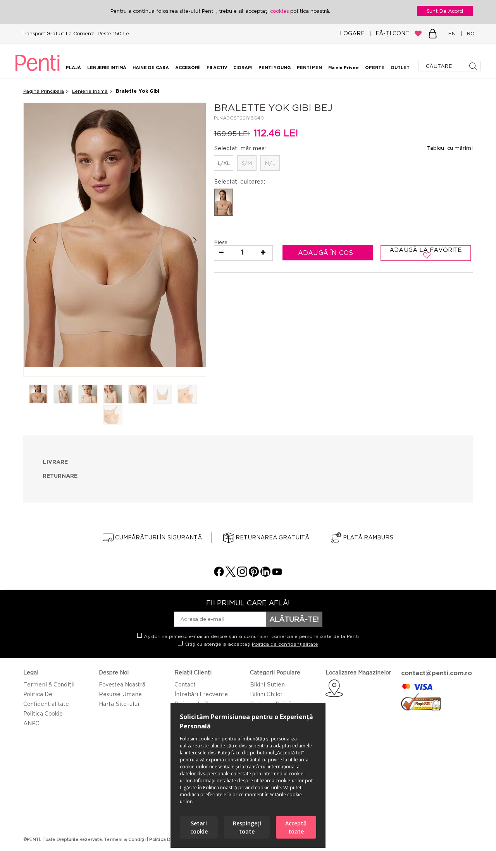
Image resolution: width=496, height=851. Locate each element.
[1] (38, 395)
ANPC (31, 723)
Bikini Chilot (266, 694)
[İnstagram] (242, 574)
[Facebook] (219, 574)
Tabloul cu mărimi (450, 148)
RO (469, 33)
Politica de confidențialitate (285, 644)
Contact (185, 684)
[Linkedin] (265, 574)
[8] (112, 415)
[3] (88, 395)
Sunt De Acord (445, 11)
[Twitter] (231, 574)
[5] (137, 395)
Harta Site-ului (119, 703)
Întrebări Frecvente (201, 694)
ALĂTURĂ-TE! (294, 619)
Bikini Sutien (267, 684)
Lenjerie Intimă (90, 91)
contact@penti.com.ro (436, 672)
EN (453, 33)
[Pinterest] (254, 574)
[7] (187, 395)
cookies (280, 11)
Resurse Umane (120, 694)
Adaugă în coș (326, 253)
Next (195, 240)
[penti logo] (38, 72)
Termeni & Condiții (48, 684)
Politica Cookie (43, 713)
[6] (162, 395)
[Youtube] (277, 574)
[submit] (473, 66)
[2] (63, 395)
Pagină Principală (43, 91)
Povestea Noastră (122, 684)
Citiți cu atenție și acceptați (250, 644)
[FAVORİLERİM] (418, 33)
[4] (112, 395)
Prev (34, 240)
